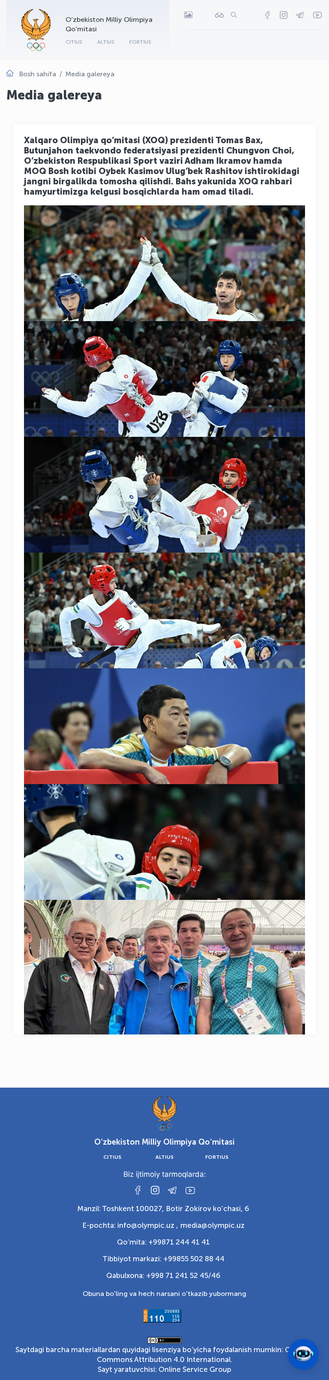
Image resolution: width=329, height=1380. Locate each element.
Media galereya (90, 74)
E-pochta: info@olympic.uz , (130, 1225)
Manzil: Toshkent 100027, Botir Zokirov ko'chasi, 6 (163, 1208)
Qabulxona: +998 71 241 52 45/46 (163, 1275)
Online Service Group (195, 1369)
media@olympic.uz (212, 1225)
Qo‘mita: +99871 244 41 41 (163, 1242)
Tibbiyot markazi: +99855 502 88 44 (163, 1258)
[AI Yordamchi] (303, 1354)
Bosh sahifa (37, 74)
